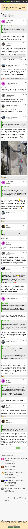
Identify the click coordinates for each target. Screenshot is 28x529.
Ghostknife (9, 105)
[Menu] (2, 1)
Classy (5, 491)
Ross (7, 212)
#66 (26, 104)
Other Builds (11, 491)
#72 (26, 252)
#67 (26, 116)
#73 (26, 267)
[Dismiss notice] (25, 6)
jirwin (8, 44)
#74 (26, 297)
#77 (26, 405)
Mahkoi (8, 117)
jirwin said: (4, 303)
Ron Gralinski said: (6, 25)
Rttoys (8, 226)
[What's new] (23, 1)
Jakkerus (6, 483)
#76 (26, 379)
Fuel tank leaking (10, 466)
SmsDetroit (10, 65)
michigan (5, 16)
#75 (26, 340)
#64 (26, 82)
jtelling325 (9, 21)
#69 (26, 211)
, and (14, 78)
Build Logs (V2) (12, 483)
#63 (26, 64)
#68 (26, 181)
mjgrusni (7, 335)
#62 (26, 43)
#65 (26, 94)
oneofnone (6, 467)
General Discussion (14, 467)
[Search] (26, 1)
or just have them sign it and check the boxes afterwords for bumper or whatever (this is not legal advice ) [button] (13, 56)
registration (10, 16)
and (10, 376)
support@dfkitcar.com (8, 9)
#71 (26, 242)
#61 (26, 20)
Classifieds (11, 461)
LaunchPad (7, 475)
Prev (13, 448)
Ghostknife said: (5, 425)
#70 (26, 225)
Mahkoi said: (5, 186)
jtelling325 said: (5, 122)
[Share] (23, 20)
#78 (26, 420)
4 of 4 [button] (18, 448)
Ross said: (4, 230)
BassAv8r (6, 461)
